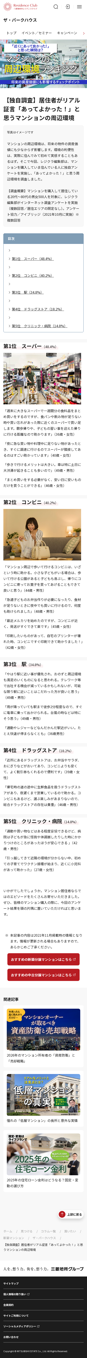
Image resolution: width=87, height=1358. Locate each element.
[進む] (84, 32)
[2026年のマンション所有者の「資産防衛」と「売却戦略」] (43, 1036)
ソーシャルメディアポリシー (19, 1326)
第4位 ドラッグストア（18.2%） (38, 309)
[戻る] (3, 32)
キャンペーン (67, 32)
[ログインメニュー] (67, 7)
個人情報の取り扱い (14, 1294)
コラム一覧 (48, 1231)
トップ (11, 32)
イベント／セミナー (37, 32)
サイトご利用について (16, 1315)
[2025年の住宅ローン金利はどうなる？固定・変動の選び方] (43, 1161)
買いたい (70, 1231)
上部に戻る (74, 1214)
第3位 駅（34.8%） (28, 292)
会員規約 (8, 1305)
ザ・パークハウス (44, 1238)
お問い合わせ (11, 1337)
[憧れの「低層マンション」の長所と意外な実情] (43, 1099)
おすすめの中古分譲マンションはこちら (41, 974)
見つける (27, 1231)
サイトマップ (11, 1283)
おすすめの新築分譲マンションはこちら (41, 959)
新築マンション (13, 1238)
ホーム (7, 1231)
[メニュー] (79, 7)
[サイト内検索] (56, 7)
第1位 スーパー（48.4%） (33, 258)
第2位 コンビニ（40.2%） (33, 275)
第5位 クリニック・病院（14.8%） (39, 325)
